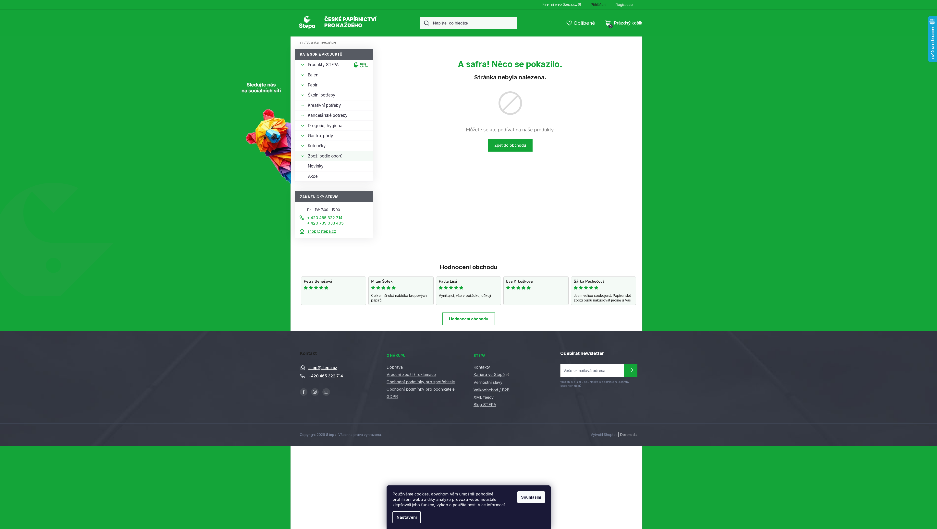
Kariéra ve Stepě (489, 374)
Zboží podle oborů (325, 156)
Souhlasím (531, 497)
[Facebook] (303, 392)
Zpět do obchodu (510, 145)
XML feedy (484, 397)
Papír (312, 85)
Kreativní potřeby (324, 105)
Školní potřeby (322, 95)
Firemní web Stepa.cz (560, 4)
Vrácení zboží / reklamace (411, 374)
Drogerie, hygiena (325, 125)
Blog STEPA (485, 404)
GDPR (392, 396)
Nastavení (407, 517)
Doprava (395, 367)
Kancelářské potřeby (328, 115)
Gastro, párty (320, 135)
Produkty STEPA (323, 64)
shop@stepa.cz (321, 231)
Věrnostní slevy (488, 382)
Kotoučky (317, 145)
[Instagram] (315, 392)
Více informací (491, 504)
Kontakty (482, 367)
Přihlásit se (630, 370)
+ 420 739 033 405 (325, 223)
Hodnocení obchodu (468, 318)
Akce (313, 176)
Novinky (316, 166)
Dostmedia (628, 435)
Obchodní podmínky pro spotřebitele (421, 381)
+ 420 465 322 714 (324, 217)
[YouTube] (326, 392)
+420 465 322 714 (325, 375)
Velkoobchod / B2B (492, 389)
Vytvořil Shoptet (604, 435)
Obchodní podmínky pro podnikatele (421, 389)
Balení (313, 74)
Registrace (624, 4)
